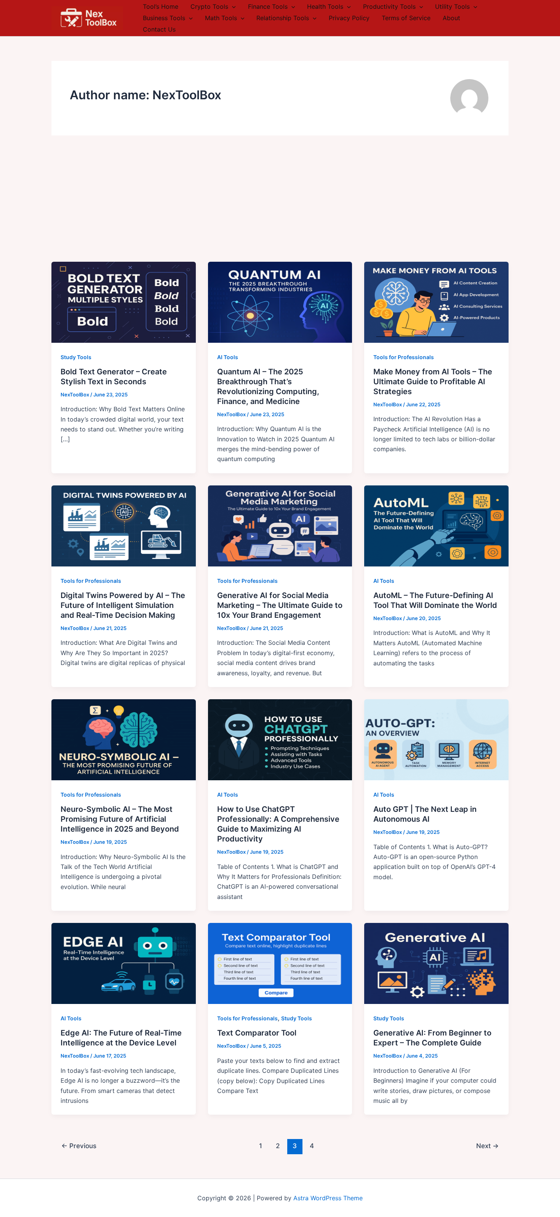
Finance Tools (268, 6)
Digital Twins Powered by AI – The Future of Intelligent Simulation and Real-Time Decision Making (123, 605)
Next (487, 1146)
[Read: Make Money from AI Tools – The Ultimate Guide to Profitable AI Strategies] (436, 301)
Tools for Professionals (403, 357)
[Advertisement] (280, 204)
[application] (232, 6)
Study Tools (76, 357)
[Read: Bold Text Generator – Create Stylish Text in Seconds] (123, 301)
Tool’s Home (160, 6)
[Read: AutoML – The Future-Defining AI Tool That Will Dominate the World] (436, 525)
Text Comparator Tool (256, 1032)
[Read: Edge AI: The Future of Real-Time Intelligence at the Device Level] (123, 963)
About (451, 18)
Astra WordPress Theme (328, 1198)
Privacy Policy (349, 18)
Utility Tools (452, 6)
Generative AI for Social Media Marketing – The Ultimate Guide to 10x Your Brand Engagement (279, 605)
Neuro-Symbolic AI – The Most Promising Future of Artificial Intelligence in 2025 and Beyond (120, 819)
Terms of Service (406, 18)
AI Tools (227, 357)
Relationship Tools (282, 18)
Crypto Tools (209, 6)
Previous (78, 1146)
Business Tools (164, 18)
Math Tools (221, 18)
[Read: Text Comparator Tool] (280, 963)
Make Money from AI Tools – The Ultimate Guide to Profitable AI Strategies (432, 381)
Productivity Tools (389, 6)
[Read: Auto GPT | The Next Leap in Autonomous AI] (436, 739)
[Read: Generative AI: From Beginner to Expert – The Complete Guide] (436, 963)
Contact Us (159, 29)
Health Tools (325, 6)
